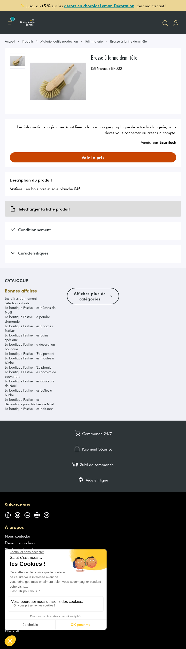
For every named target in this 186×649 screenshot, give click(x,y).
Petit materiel (94, 41)
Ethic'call (12, 630)
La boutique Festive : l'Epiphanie (28, 367)
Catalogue (16, 280)
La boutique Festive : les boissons (29, 408)
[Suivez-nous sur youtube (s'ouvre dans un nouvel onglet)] (39, 514)
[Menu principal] (10, 22)
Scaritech (168, 142)
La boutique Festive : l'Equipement (29, 353)
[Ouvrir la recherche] (165, 22)
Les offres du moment (21, 298)
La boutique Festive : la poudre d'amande (27, 319)
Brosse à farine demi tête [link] (128, 41)
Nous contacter (17, 536)
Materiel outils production (59, 41)
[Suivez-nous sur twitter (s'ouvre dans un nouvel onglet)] (48, 514)
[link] (12, 41)
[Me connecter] (175, 22)
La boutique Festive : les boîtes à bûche (28, 392)
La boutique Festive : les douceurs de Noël (29, 383)
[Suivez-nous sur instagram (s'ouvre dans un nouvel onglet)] (19, 514)
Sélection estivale (17, 303)
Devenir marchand (21, 542)
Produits (28, 41)
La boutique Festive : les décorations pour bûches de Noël (29, 401)
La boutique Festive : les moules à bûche (29, 360)
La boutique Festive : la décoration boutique (30, 346)
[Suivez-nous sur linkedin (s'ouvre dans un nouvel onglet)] (29, 514)
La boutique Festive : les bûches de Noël (30, 309)
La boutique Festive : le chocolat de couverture (30, 374)
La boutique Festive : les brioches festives (29, 328)
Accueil (10, 41)
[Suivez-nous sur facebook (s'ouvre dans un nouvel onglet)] (10, 514)
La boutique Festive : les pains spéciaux (26, 337)
